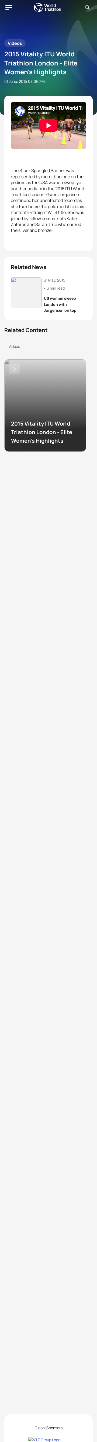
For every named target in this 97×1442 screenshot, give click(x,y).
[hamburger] (8, 7)
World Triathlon (47, 7)
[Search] (87, 7)
